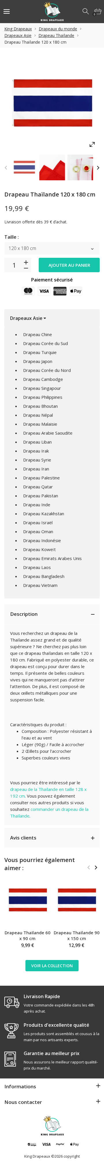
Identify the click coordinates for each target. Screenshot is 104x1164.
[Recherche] (86, 11)
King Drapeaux (18, 28)
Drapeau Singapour (42, 388)
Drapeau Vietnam (40, 585)
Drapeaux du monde (58, 28)
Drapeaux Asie (17, 35)
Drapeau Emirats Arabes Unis (52, 558)
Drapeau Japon (37, 361)
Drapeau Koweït (39, 549)
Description (24, 614)
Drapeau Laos (37, 567)
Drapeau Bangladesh (43, 576)
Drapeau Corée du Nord (47, 370)
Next (98, 167)
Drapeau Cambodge (43, 379)
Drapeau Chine (37, 334)
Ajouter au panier (69, 265)
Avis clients (23, 837)
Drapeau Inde (36, 504)
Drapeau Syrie (37, 460)
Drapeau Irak (36, 451)
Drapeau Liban (37, 442)
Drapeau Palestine (41, 478)
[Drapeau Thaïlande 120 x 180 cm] (24, 167)
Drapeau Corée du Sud (45, 343)
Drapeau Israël (38, 522)
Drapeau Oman (38, 531)
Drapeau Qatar (38, 487)
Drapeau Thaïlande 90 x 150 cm (77, 935)
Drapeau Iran (36, 469)
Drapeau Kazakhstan (43, 513)
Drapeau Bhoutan (40, 406)
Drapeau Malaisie (40, 424)
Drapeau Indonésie (42, 540)
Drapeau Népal (38, 415)
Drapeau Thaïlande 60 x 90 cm (28, 935)
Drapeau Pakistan (40, 495)
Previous (6, 167)
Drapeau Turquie (40, 352)
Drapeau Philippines (42, 397)
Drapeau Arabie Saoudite (48, 433)
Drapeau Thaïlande (56, 35)
